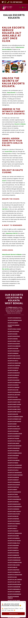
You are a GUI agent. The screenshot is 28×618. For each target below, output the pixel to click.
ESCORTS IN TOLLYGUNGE (14, 441)
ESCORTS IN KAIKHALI (13, 501)
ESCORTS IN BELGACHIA (14, 355)
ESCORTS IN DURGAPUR (14, 372)
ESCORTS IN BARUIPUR (13, 555)
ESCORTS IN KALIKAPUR (14, 484)
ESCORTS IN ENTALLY (13, 377)
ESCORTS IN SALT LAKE (13, 426)
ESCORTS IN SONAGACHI (14, 428)
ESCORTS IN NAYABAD (13, 455)
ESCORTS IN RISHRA (13, 338)
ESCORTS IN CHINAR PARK (14, 363)
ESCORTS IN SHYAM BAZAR (14, 445)
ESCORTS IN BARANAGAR (14, 560)
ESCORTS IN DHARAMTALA (14, 318)
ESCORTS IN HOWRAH (13, 385)
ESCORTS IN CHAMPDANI (14, 591)
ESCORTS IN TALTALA (13, 470)
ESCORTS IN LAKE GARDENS (15, 579)
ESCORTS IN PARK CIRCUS (14, 411)
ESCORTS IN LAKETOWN (14, 394)
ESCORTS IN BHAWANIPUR (14, 492)
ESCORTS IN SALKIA (13, 458)
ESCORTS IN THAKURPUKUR (15, 472)
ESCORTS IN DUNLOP (13, 370)
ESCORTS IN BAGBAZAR (14, 448)
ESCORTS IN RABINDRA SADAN (15, 416)
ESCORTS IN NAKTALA (13, 487)
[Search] (20, 7)
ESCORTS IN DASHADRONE (14, 594)
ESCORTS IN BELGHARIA (14, 565)
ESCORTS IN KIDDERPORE (14, 392)
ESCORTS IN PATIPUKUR (14, 521)
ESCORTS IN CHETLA (13, 360)
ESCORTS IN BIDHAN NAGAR (15, 320)
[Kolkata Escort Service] (7, 7)
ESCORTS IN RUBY (12, 424)
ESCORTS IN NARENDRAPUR (15, 506)
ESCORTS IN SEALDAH (13, 431)
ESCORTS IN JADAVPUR (13, 387)
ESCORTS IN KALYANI (13, 389)
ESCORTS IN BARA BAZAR (14, 557)
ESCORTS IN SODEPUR (13, 477)
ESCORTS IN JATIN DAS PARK (15, 574)
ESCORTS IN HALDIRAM (13, 380)
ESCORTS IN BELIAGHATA (14, 358)
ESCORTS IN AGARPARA (14, 460)
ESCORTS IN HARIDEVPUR (14, 382)
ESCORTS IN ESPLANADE (14, 600)
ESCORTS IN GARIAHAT (13, 375)
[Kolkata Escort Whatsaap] (5, 2)
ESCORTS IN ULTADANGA (14, 523)
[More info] (22, 7)
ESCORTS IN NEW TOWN (14, 341)
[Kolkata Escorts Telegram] (2, 2)
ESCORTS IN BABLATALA (14, 543)
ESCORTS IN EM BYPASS (14, 336)
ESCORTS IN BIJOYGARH (14, 513)
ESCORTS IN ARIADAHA (13, 509)
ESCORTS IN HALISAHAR (14, 343)
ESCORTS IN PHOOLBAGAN (14, 584)
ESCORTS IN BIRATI (12, 489)
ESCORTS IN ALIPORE (13, 348)
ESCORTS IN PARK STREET (14, 409)
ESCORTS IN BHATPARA (13, 569)
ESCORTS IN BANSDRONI (14, 482)
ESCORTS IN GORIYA (13, 322)
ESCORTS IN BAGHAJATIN (14, 504)
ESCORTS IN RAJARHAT (13, 443)
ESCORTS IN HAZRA (12, 334)
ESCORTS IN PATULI (12, 526)
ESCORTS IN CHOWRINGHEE (15, 465)
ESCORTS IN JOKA (12, 577)
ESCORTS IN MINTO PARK (14, 402)
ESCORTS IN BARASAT (13, 479)
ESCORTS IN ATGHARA (13, 552)
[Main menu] (25, 7)
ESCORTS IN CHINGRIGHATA (15, 533)
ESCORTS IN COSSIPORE (14, 365)
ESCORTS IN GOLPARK (13, 535)
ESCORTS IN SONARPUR (14, 436)
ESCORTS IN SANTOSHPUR (14, 421)
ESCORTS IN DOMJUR (13, 516)
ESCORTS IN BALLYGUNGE (14, 329)
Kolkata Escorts (13, 613)
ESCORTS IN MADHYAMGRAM (15, 475)
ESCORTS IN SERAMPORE (14, 586)
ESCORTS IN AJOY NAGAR (14, 540)
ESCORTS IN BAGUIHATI (13, 351)
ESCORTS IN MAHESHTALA (14, 399)
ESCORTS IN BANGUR (13, 531)
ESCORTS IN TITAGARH (13, 438)
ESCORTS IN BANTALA (13, 550)
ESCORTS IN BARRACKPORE (15, 562)
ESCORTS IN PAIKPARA (13, 518)
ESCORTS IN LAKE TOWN (14, 582)
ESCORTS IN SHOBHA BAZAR (15, 433)
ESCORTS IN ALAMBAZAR (14, 346)
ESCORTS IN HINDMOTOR (14, 572)
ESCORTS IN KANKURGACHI (15, 467)
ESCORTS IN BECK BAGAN (14, 511)
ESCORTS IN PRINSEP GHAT (14, 419)
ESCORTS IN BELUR (12, 567)
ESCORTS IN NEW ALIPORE (14, 404)
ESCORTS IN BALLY (12, 528)
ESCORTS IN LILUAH (13, 397)
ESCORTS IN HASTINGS (13, 450)
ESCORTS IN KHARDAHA (14, 538)
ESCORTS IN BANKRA (13, 548)
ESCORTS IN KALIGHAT (13, 331)
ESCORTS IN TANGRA (13, 462)
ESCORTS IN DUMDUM (13, 368)
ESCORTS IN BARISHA (13, 353)
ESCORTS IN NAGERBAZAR (14, 499)
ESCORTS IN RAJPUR (13, 414)
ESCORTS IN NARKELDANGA (15, 453)
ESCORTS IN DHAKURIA (13, 496)
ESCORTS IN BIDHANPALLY (14, 589)
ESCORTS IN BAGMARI (13, 545)
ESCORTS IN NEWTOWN (14, 406)
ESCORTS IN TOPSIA (13, 494)
